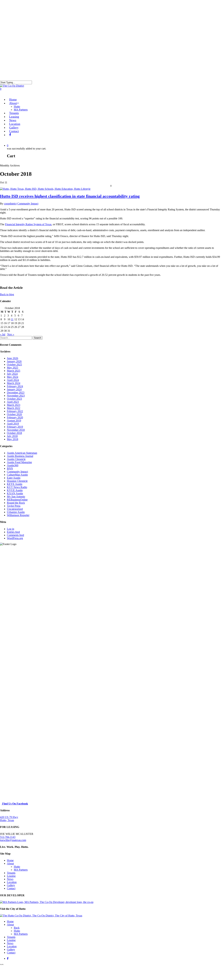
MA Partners (21, 109)
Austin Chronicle (16, 459)
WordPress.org (15, 538)
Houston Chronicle (17, 480)
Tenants (11, 872)
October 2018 (14, 433)
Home (10, 860)
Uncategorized (15, 508)
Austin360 (12, 465)
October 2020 (14, 414)
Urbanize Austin (16, 512)
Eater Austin (13, 477)
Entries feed (13, 531)
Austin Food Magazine (19, 462)
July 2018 (12, 436)
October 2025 (14, 364)
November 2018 (16, 429)
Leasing (11, 875)
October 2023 (14, 398)
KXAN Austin (15, 493)
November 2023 (16, 395)
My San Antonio (16, 496)
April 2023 (13, 401)
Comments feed (15, 535)
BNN (10, 468)
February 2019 (15, 426)
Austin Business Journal (20, 456)
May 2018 (12, 439)
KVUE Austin (15, 490)
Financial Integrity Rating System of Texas (28, 224)
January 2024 (14, 389)
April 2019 (13, 423)
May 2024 (12, 376)
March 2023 (13, 404)
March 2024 (13, 383)
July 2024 (12, 373)
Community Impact (27, 203)
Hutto (17, 106)
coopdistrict (10, 203)
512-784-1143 (7, 837)
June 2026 (12, 358)
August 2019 (14, 420)
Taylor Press (13, 505)
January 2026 (14, 361)
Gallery (11, 885)
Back (17, 927)
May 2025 (12, 367)
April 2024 (13, 380)
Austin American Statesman (22, 452)
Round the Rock (16, 502)
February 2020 (15, 417)
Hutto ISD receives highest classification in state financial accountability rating (70, 196)
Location (12, 882)
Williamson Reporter (18, 515)
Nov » (10, 334)
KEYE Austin (14, 484)
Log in (10, 528)
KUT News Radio (17, 487)
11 (12, 319)
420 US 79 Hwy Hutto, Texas (9, 819)
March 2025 (13, 370)
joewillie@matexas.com (13, 840)
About (10, 863)
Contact (14, 131)
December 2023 (15, 392)
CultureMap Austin (17, 474)
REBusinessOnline (17, 499)
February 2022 (15, 411)
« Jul (2, 334)
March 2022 (13, 408)
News (10, 879)
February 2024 (15, 386)
